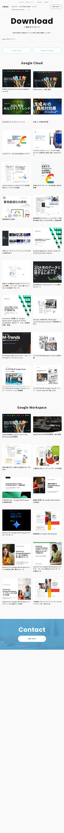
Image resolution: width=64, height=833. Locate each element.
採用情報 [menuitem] (39, 2)
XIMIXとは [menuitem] (15, 6)
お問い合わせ (55, 6)
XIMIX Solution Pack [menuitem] (18, 9)
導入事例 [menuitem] (21, 2)
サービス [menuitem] (34, 6)
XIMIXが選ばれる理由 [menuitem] (24, 6)
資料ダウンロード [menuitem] (30, 2)
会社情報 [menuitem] (46, 2)
